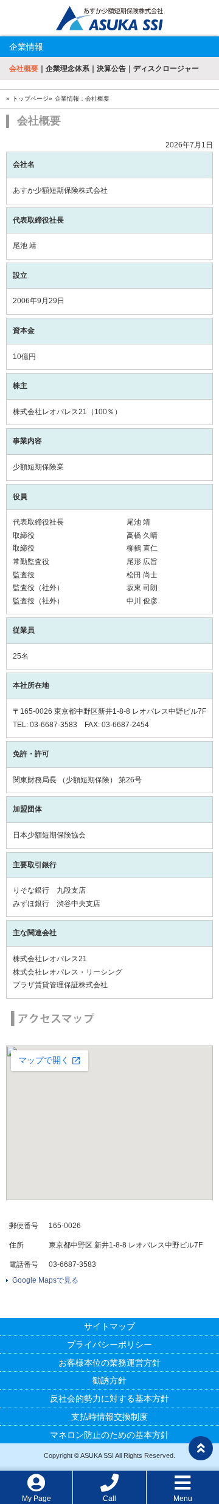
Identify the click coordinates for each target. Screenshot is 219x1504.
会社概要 (23, 68)
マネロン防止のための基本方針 (109, 1435)
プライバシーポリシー (109, 1344)
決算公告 (111, 68)
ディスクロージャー (166, 68)
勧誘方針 (109, 1380)
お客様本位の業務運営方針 (109, 1363)
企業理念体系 (67, 68)
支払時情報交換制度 (109, 1417)
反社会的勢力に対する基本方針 (109, 1398)
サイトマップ (109, 1326)
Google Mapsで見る (45, 1280)
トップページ (30, 98)
